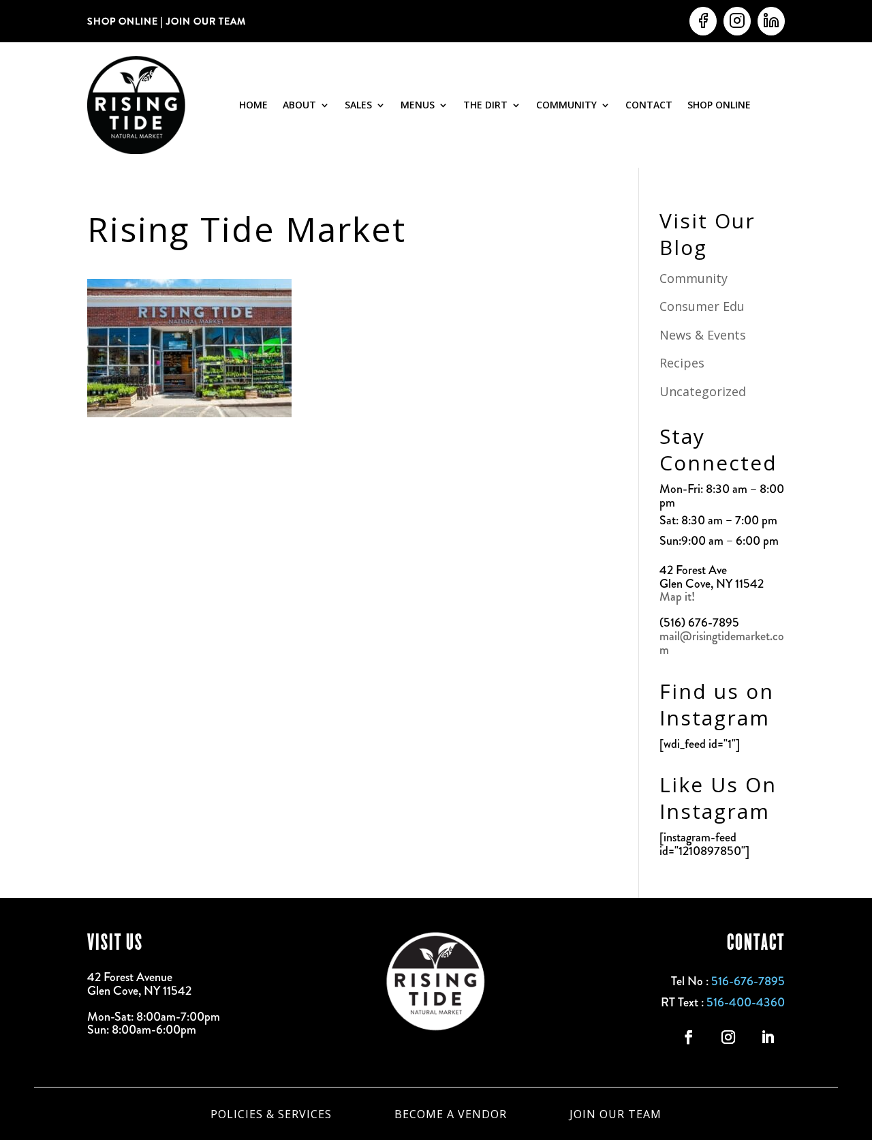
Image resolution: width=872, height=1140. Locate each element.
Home (253, 104)
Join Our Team (615, 1113)
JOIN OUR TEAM (205, 21)
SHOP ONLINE (122, 21)
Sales (358, 104)
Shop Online (719, 104)
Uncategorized (702, 391)
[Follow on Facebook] (688, 1037)
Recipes (681, 363)
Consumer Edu (702, 306)
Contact (648, 104)
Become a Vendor (450, 1113)
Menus (418, 104)
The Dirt (485, 104)
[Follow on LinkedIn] (767, 1037)
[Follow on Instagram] (728, 1037)
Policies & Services (271, 1113)
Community (566, 104)
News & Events (702, 335)
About (299, 104)
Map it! (678, 596)
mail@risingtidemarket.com (721, 643)
